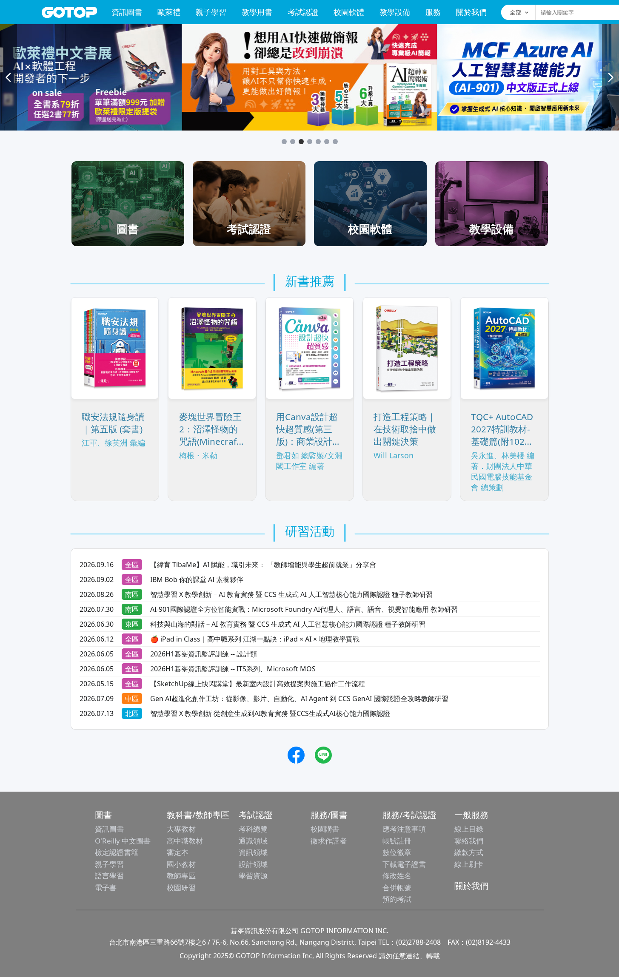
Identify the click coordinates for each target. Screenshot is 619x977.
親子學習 (211, 12)
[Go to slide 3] (301, 141)
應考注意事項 (404, 829)
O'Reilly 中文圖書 (123, 841)
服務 (433, 12)
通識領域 (253, 841)
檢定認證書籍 (116, 852)
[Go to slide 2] (292, 141)
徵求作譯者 (329, 841)
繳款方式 (468, 852)
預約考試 (396, 899)
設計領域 (253, 864)
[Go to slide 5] (318, 141)
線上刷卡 (468, 864)
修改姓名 (396, 875)
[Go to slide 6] (326, 141)
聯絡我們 (468, 841)
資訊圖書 (126, 12)
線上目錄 (468, 829)
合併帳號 (396, 887)
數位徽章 (396, 852)
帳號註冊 (396, 841)
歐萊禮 (168, 12)
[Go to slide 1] (284, 141)
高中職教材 (185, 841)
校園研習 (181, 887)
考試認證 (303, 12)
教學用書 (257, 12)
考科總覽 (253, 829)
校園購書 (325, 829)
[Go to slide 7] (335, 141)
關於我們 (471, 12)
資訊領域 (253, 852)
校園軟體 (349, 12)
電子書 (106, 887)
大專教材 (181, 829)
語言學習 (109, 875)
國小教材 (181, 864)
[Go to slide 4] (309, 141)
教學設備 (394, 12)
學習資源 (253, 875)
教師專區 (181, 875)
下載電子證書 (404, 864)
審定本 (177, 852)
